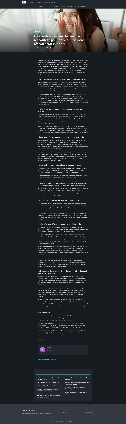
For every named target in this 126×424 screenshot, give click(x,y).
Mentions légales (89, 412)
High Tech (50, 6)
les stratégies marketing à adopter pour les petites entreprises (76, 393)
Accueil (41, 6)
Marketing (70, 6)
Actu (45, 6)
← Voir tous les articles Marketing (47, 359)
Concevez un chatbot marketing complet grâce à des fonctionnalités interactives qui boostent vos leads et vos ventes (49, 395)
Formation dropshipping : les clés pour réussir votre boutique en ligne (77, 383)
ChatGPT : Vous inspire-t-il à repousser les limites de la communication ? (48, 389)
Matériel (77, 6)
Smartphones (83, 6)
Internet (57, 6)
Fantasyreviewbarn (28, 410)
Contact (87, 414)
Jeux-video (63, 6)
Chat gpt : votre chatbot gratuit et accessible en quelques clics (77, 378)
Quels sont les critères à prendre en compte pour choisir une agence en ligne (48, 378)
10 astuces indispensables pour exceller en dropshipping (76, 388)
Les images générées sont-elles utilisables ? (48, 382)
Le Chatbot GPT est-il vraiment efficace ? (47, 386)
